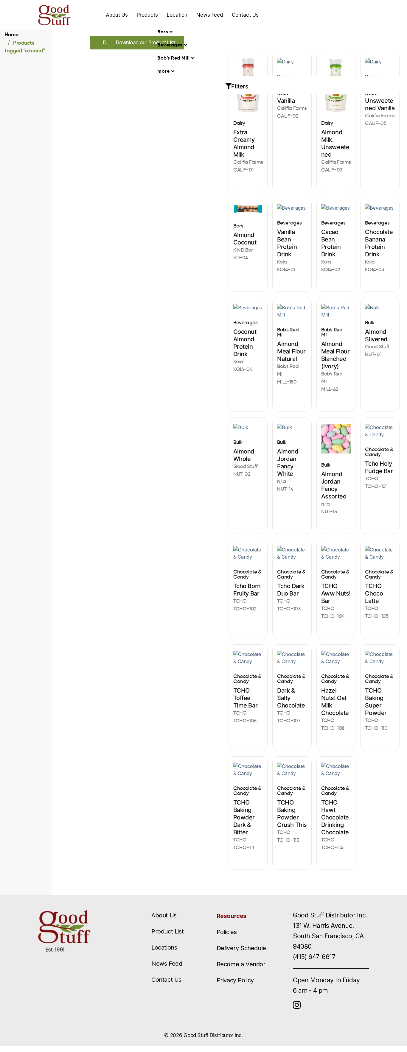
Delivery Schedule (241, 948)
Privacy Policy (235, 980)
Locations (164, 947)
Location (177, 15)
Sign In (330, 15)
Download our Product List (145, 43)
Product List (167, 931)
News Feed (209, 15)
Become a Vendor (241, 964)
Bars (162, 32)
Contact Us (245, 15)
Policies (227, 932)
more (163, 71)
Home (11, 34)
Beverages (169, 45)
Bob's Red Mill (173, 58)
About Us (117, 15)
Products (147, 15)
